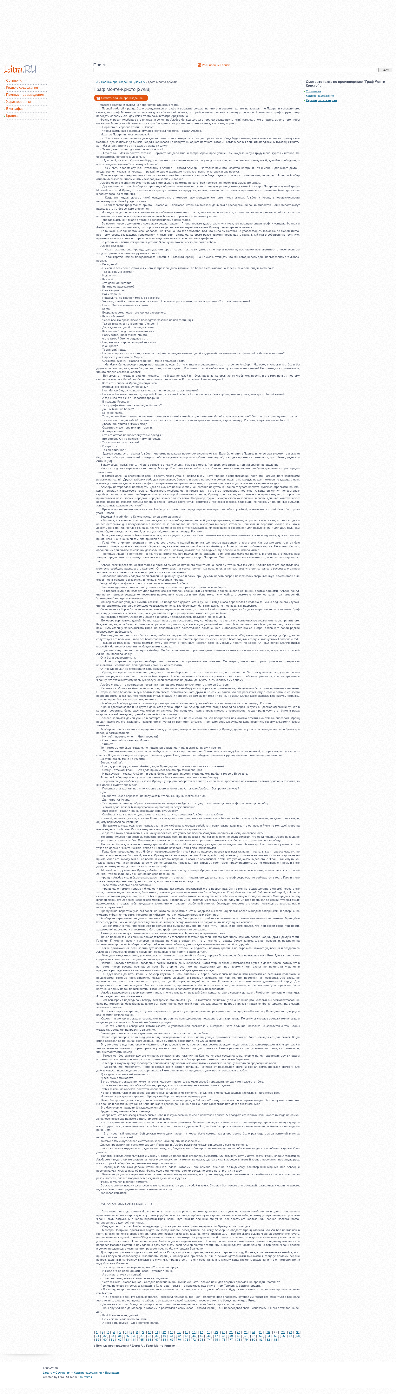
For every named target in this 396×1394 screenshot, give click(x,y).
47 (216, 1336)
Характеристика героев (321, 100)
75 (216, 1339)
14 (179, 1332)
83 (275, 1339)
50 (238, 1336)
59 (97, 1339)
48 (223, 1336)
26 (268, 1332)
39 (157, 1336)
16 (194, 1332)
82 (268, 1339)
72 (194, 1339)
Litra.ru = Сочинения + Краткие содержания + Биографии (81, 1372)
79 (246, 1339)
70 (179, 1339)
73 (201, 1339)
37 (142, 1336)
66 (149, 1339)
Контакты (85, 1377)
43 (186, 1336)
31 (97, 1336)
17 (201, 1332)
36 (134, 1336)
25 (260, 1332)
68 (164, 1339)
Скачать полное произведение (122, 98)
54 (268, 1336)
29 (290, 1332)
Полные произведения (25, 94)
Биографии (15, 108)
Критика (12, 115)
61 (112, 1339)
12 (164, 1332)
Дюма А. (140, 81)
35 (127, 1336)
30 (297, 1332)
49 (231, 1336)
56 (283, 1336)
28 (283, 1332)
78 (238, 1339)
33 (112, 1336)
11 (156, 1332)
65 (142, 1339)
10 (149, 1332)
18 (208, 1332)
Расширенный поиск (216, 65)
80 (253, 1339)
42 (179, 1336)
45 (201, 1336)
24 (253, 1332)
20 (223, 1332)
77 (231, 1339)
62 (119, 1339)
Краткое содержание (320, 95)
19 (216, 1332)
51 (246, 1336)
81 (261, 1339)
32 (105, 1336)
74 (209, 1339)
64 (134, 1339)
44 (194, 1336)
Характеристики (18, 101)
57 (290, 1336)
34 (119, 1336)
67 (157, 1339)
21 (231, 1332)
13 (171, 1332)
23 (246, 1332)
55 (275, 1336)
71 (186, 1339)
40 (164, 1336)
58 (298, 1336)
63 (127, 1339)
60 (105, 1339)
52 (253, 1336)
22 (238, 1332)
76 (223, 1339)
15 (186, 1332)
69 (171, 1339)
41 (171, 1336)
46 (209, 1336)
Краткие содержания (22, 87)
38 (149, 1336)
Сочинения (14, 80)
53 (261, 1336)
